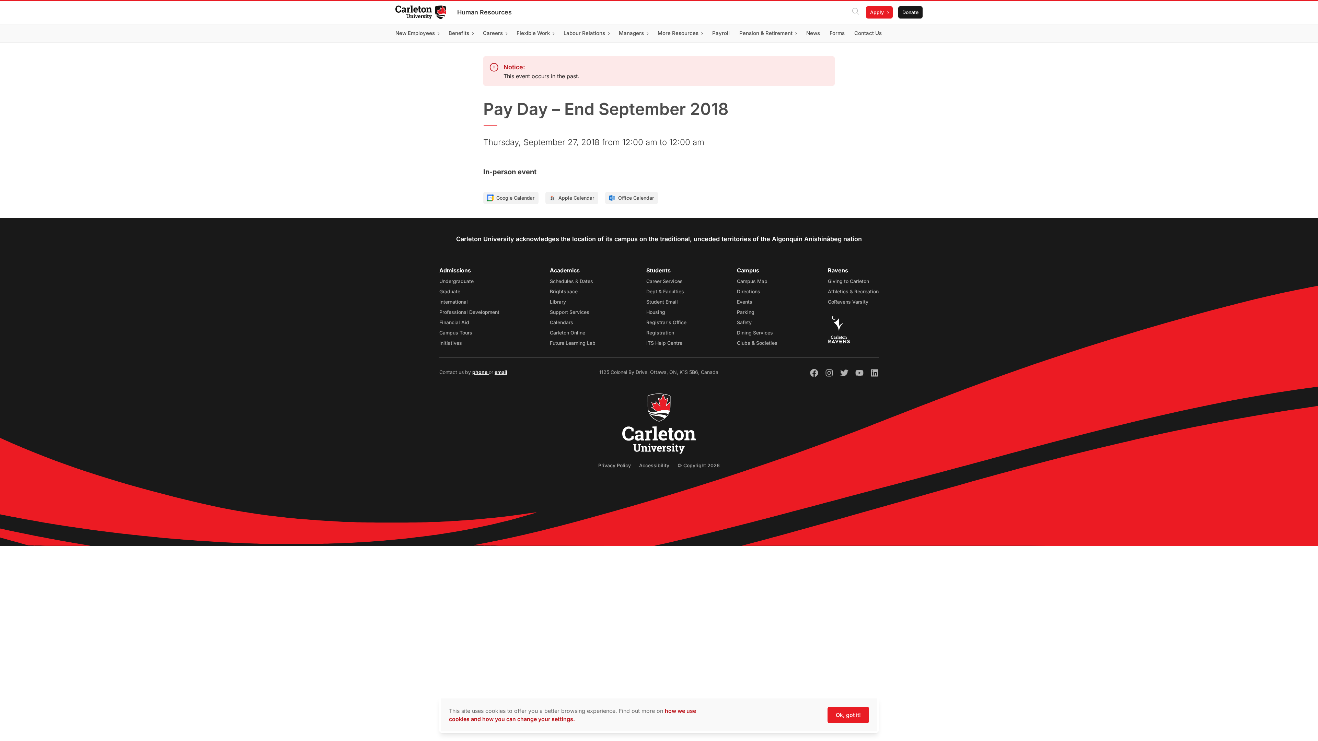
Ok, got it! (848, 714)
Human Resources (484, 12)
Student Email (662, 302)
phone (480, 372)
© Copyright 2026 (699, 465)
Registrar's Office (666, 322)
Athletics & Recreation (853, 291)
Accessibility (654, 465)
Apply (877, 12)
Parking (745, 312)
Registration (660, 333)
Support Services (569, 312)
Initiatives (450, 343)
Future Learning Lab (573, 343)
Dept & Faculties (665, 291)
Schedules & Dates (571, 281)
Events (744, 302)
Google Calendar (515, 198)
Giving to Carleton (848, 281)
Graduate (449, 291)
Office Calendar (636, 198)
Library (558, 302)
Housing (655, 312)
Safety (744, 322)
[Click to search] (855, 12)
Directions (748, 291)
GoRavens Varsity (848, 302)
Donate (910, 12)
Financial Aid (454, 322)
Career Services (664, 281)
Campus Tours (455, 333)
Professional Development (469, 312)
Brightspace (564, 291)
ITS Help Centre (664, 343)
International (453, 302)
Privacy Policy (614, 465)
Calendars (561, 322)
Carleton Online (567, 333)
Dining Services (755, 333)
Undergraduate (456, 281)
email (501, 372)
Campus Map (752, 281)
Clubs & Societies (757, 343)
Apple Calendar (576, 198)
